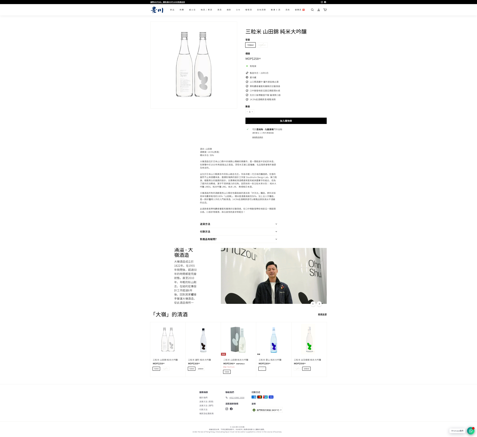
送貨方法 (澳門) (206, 405)
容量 (247, 39)
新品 (172, 9)
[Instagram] (226, 408)
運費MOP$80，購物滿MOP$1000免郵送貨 (167, 2)
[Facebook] (231, 408)
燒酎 (229, 9)
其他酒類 (261, 9)
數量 (247, 106)
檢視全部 (322, 314)
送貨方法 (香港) (206, 401)
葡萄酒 (248, 9)
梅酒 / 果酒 (206, 9)
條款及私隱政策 (206, 413)
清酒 (219, 9)
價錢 (247, 53)
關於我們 (203, 397)
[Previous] (313, 303)
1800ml (262, 44)
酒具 (287, 9)
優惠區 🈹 (300, 9)
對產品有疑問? (208, 239)
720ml (250, 44)
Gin (238, 9)
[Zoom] (193, 65)
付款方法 (205, 231)
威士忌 (192, 9)
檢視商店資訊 (257, 137)
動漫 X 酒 (275, 9)
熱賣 (182, 9)
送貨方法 (205, 224)
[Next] (319, 303)
